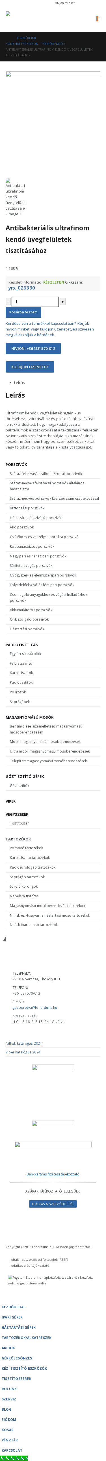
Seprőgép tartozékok (27, 877)
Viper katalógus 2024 (23, 1052)
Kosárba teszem (23, 312)
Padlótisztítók (21, 682)
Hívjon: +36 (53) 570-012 (33, 348)
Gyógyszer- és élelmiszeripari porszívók (43, 575)
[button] (71, 19)
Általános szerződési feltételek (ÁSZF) (39, 1260)
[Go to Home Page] (7, 38)
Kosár (8, 1429)
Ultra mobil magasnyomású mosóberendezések (50, 751)
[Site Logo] (21, 18)
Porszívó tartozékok (26, 848)
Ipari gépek (12, 1317)
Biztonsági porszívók (27, 508)
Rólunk (9, 1388)
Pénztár (10, 1440)
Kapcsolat (12, 1450)
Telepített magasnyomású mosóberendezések (48, 761)
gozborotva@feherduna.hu (35, 1007)
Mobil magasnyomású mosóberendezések (45, 741)
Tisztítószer (19, 823)
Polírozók (18, 692)
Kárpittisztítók (21, 672)
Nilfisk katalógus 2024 (24, 1043)
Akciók (8, 1348)
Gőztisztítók (19, 785)
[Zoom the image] (53, 1144)
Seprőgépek (20, 701)
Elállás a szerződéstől (53, 1204)
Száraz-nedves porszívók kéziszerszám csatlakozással (54, 498)
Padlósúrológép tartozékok (32, 867)
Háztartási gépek (19, 1327)
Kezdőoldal (13, 1307)
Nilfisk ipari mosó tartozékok (34, 924)
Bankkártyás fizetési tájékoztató (53, 1174)
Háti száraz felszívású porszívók (36, 517)
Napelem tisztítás (24, 896)
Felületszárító (21, 663)
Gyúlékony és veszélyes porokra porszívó (44, 536)
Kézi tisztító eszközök (24, 1368)
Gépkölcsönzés (17, 1358)
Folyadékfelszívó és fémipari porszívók (42, 584)
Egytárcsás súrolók (25, 653)
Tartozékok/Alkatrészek (26, 1337)
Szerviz (9, 1399)
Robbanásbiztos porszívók (32, 546)
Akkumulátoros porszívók (31, 609)
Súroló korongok (24, 886)
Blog (7, 1409)
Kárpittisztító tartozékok (30, 857)
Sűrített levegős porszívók (31, 565)
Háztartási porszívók (27, 629)
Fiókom (9, 1419)
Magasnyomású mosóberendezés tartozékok (47, 905)
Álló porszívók (22, 527)
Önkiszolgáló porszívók (29, 619)
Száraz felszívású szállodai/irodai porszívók (46, 473)
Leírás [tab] (19, 382)
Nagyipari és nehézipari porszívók (38, 556)
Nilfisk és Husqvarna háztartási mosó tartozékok (50, 915)
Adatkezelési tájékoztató (30, 1266)
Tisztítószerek (16, 1378)
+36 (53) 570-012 (88, 3)
